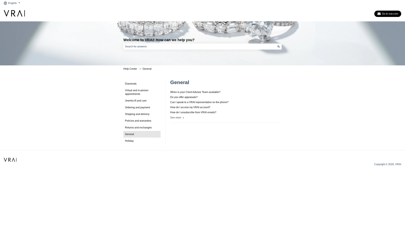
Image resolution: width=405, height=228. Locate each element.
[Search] (279, 47)
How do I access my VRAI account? (190, 107)
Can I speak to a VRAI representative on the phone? (199, 102)
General (147, 68)
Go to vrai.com (390, 13)
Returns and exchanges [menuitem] (138, 127)
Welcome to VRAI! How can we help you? (159, 40)
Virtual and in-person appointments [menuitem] (136, 92)
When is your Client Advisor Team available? (195, 92)
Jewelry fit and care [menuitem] (136, 100)
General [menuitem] (129, 134)
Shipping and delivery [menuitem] (137, 114)
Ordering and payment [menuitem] (137, 107)
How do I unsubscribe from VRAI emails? (193, 112)
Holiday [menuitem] (129, 140)
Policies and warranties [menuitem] (138, 120)
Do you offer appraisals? (184, 97)
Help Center (130, 68)
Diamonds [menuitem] (131, 83)
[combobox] (199, 47)
